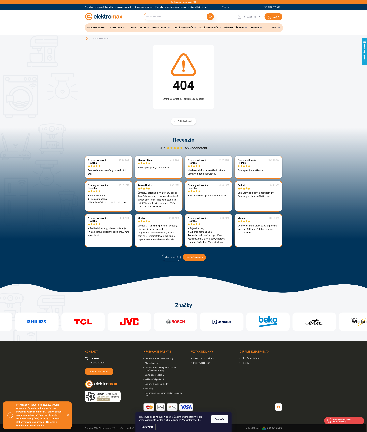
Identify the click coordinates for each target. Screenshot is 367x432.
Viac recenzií (171, 257)
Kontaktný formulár (99, 371)
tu (199, 420)
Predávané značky (201, 363)
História (245, 363)
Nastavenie (147, 427)
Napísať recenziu (194, 257)
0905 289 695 (97, 362)
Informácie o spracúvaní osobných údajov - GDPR (164, 394)
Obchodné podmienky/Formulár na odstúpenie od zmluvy (160, 7)
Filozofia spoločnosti (251, 358)
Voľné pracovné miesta (203, 358)
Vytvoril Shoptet (253, 428)
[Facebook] (278, 407)
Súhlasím (220, 419)
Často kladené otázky (199, 7)
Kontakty (149, 388)
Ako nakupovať (124, 7)
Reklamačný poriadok (154, 379)
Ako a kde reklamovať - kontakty (99, 7)
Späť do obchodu (185, 121)
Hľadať (210, 16)
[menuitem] (96, 27)
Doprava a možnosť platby (156, 384)
